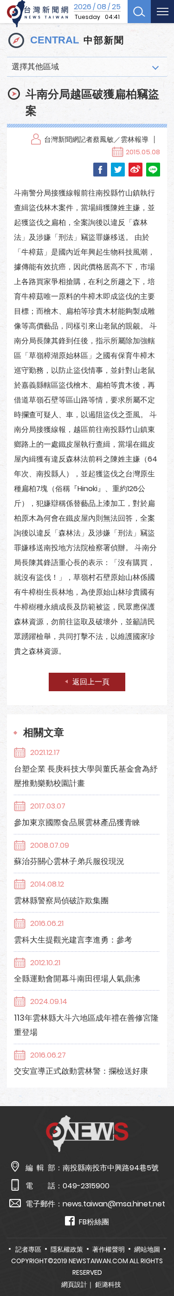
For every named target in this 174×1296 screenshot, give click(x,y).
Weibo (135, 169)
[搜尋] (139, 11)
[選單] (162, 11)
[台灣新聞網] (37, 14)
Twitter (118, 169)
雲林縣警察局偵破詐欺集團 (61, 900)
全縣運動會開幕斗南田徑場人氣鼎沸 (77, 978)
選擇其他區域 (35, 66)
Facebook (100, 169)
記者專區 (28, 1249)
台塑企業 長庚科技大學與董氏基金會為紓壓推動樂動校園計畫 (86, 776)
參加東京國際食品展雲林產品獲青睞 (77, 822)
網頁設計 (74, 1284)
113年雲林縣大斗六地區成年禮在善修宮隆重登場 (86, 1025)
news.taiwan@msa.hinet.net (114, 1204)
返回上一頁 (91, 681)
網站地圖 (147, 1249)
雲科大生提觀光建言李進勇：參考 (73, 939)
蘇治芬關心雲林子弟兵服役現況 (69, 861)
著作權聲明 (108, 1249)
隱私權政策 (67, 1249)
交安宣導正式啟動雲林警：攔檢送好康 (81, 1071)
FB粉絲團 (94, 1222)
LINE (153, 169)
